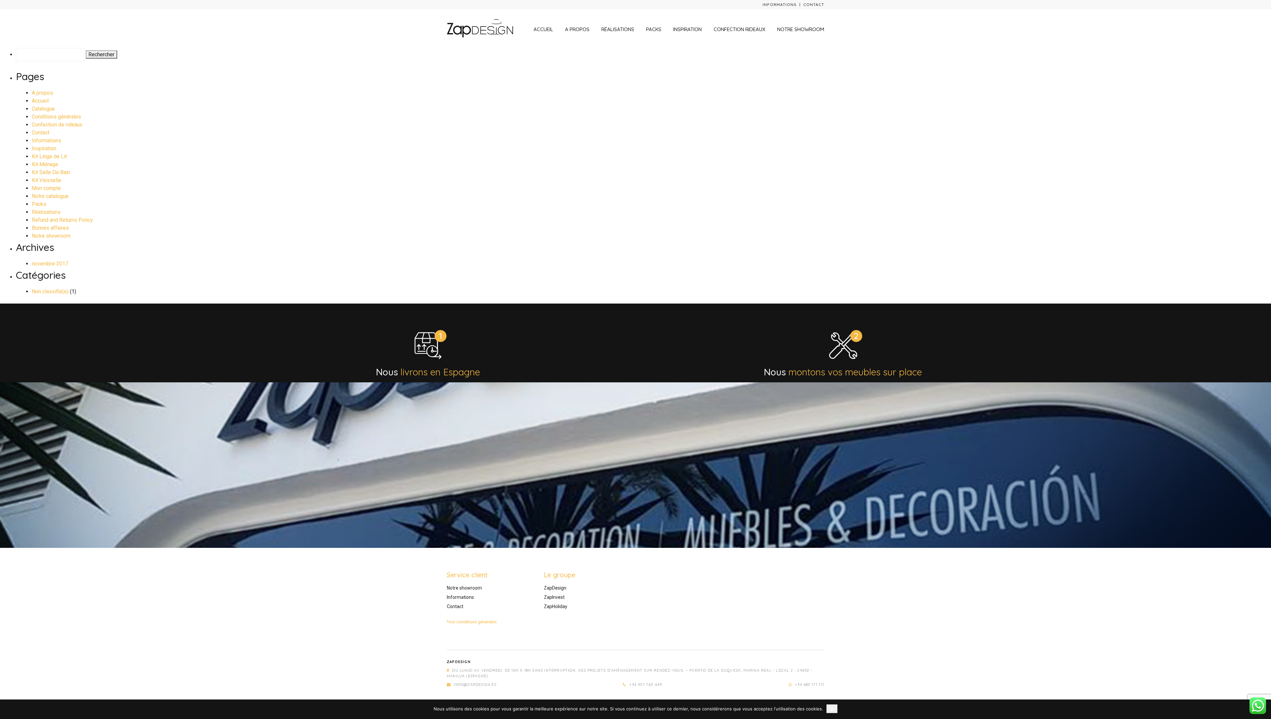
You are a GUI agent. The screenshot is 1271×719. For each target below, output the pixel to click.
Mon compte (46, 188)
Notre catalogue (50, 196)
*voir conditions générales (472, 621)
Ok (832, 708)
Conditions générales (56, 117)
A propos (577, 29)
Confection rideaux (739, 29)
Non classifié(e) (50, 291)
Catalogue (43, 109)
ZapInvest (554, 597)
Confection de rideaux (57, 124)
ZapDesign (555, 588)
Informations (780, 4)
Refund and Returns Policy (62, 220)
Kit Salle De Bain (51, 172)
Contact (813, 4)
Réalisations (617, 29)
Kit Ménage (45, 164)
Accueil (543, 29)
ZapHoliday (555, 606)
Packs (653, 29)
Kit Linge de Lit (49, 156)
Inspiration (687, 29)
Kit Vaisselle (46, 180)
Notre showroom (800, 29)
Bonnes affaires (50, 228)
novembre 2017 (50, 264)
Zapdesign (459, 661)
